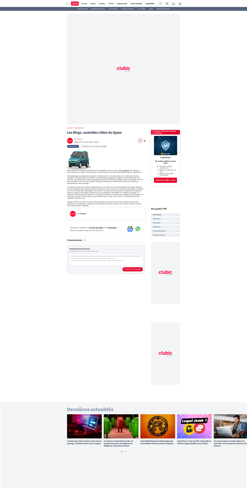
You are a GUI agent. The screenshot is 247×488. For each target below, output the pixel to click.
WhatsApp (112, 228)
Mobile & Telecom (127, 9)
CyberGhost (165, 158)
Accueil (69, 128)
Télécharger (136, 4)
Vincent (79, 139)
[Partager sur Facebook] (242, 471)
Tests (93, 4)
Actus (84, 4)
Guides (102, 4)
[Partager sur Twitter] (242, 477)
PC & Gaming (113, 9)
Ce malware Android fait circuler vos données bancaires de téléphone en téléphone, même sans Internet (118, 443)
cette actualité (123, 170)
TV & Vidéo (141, 9)
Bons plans (122, 4)
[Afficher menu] (67, 3)
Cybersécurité (82, 9)
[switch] (173, 4)
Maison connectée (163, 9)
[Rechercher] (160, 3)
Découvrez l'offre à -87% (165, 180)
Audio (151, 9)
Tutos (111, 4)
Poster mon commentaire (132, 269)
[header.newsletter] (167, 3)
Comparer (149, 4)
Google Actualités (96, 228)
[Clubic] (75, 3)
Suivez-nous (73, 146)
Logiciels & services (98, 9)
